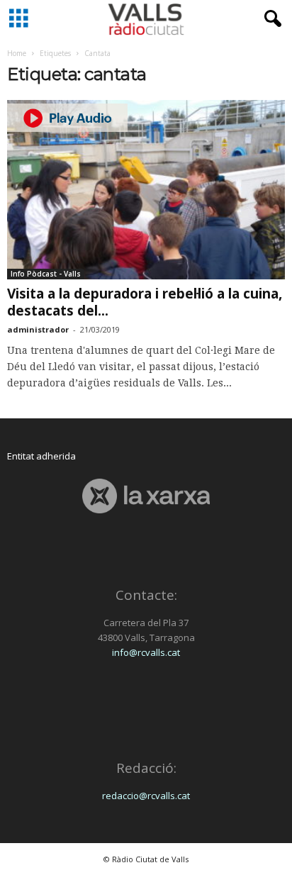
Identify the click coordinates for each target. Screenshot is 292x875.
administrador (38, 329)
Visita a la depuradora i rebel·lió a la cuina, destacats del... (144, 302)
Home (16, 53)
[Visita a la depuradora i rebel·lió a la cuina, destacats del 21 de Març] (146, 189)
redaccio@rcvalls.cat (146, 795)
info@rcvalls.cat (146, 652)
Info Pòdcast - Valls (46, 274)
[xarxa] (146, 496)
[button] (270, 19)
